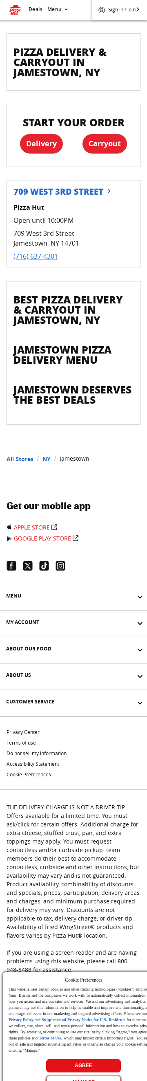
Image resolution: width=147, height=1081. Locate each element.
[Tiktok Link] (47, 566)
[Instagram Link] (64, 566)
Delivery (41, 143)
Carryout (105, 143)
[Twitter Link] (31, 566)
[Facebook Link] (15, 566)
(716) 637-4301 (35, 256)
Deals (35, 9)
